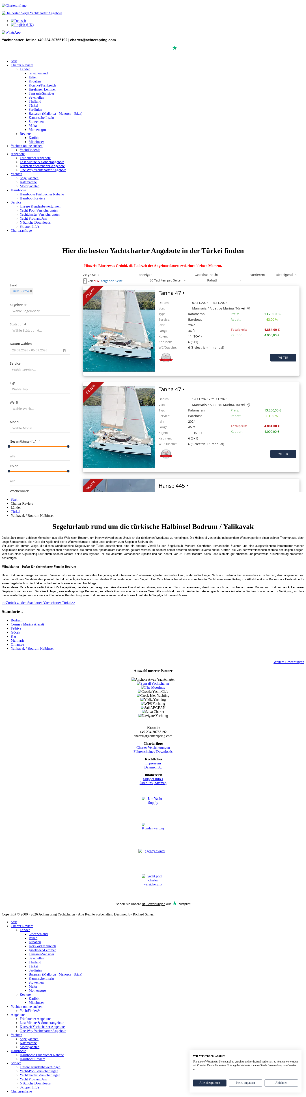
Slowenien (36, 121)
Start (14, 61)
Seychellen (36, 97)
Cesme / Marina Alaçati (27, 624)
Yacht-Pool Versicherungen (39, 210)
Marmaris (17, 640)
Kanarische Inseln (41, 117)
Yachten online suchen (27, 146)
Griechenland (38, 73)
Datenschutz (153, 767)
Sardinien (35, 109)
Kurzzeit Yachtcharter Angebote (42, 166)
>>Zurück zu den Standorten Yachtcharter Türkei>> (38, 603)
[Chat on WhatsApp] (11, 32)
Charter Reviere (22, 65)
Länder (25, 69)
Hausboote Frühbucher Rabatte (42, 194)
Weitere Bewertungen (289, 662)
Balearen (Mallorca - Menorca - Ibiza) (55, 113)
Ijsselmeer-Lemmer (42, 89)
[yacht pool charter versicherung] (153, 886)
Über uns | (147, 783)
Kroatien (35, 81)
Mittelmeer (36, 142)
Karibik (34, 138)
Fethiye (16, 628)
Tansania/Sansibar (41, 93)
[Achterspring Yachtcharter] (32, 13)
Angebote (18, 154)
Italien (33, 77)
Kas (13, 636)
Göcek (15, 632)
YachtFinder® (30, 150)
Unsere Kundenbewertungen (40, 206)
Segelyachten (29, 178)
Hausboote (18, 190)
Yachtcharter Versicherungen (40, 214)
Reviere (25, 134)
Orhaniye (17, 644)
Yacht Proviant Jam (33, 218)
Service (16, 202)
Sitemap (160, 783)
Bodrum (16, 620)
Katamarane (28, 182)
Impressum (153, 763)
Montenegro (37, 130)
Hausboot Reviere (32, 198)
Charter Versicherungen (153, 747)
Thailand (35, 101)
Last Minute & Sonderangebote (42, 162)
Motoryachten (29, 186)
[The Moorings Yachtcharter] (153, 687)
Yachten (16, 174)
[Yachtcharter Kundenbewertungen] (153, 834)
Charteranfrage (21, 230)
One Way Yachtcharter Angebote (43, 170)
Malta (33, 126)
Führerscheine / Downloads (153, 751)
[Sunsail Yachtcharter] (153, 683)
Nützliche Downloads (35, 222)
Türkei (33, 105)
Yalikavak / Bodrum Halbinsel (32, 648)
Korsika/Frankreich (42, 85)
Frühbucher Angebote (35, 158)
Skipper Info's (29, 226)
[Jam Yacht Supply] (153, 808)
